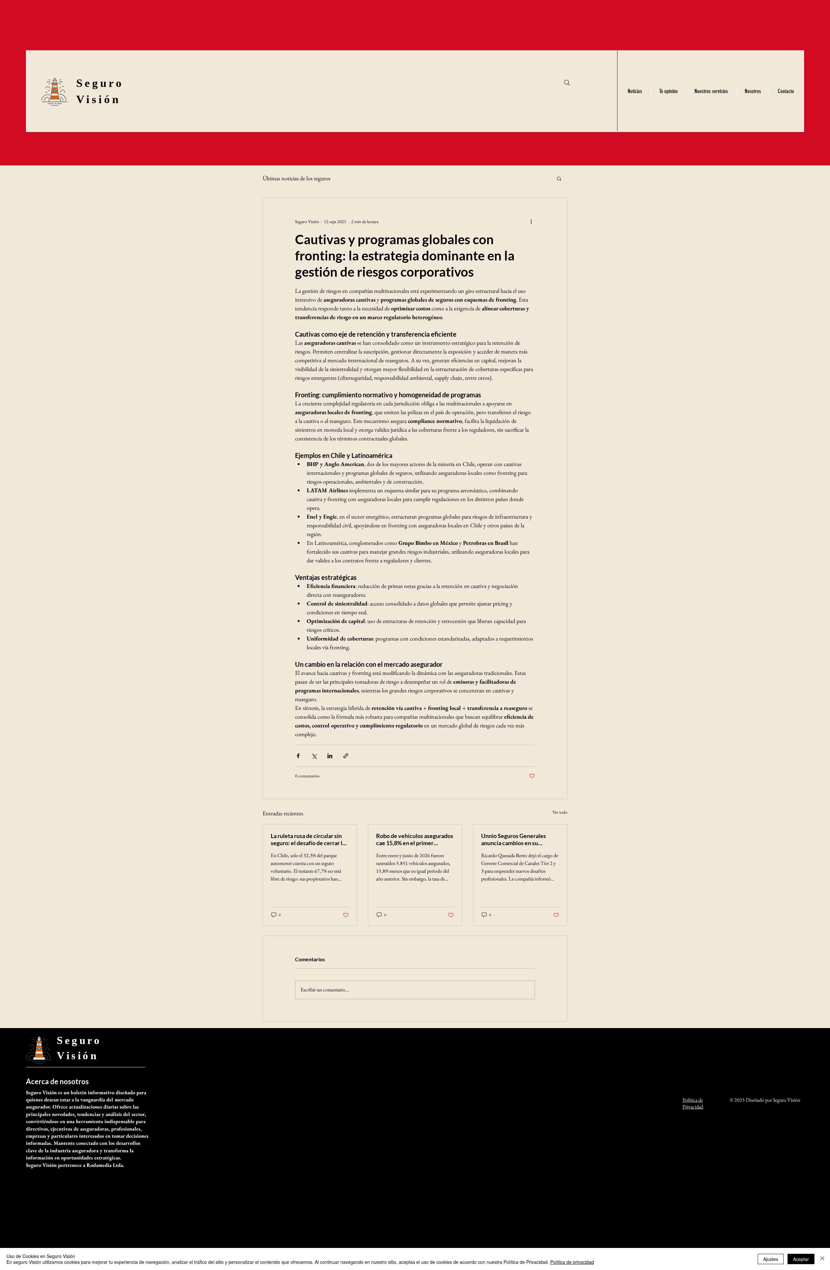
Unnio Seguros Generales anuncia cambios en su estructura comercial (513, 839)
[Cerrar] (822, 1259)
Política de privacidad (572, 1262)
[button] (559, 178)
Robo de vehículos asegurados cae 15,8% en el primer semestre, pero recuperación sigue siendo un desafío (414, 839)
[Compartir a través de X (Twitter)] (314, 756)
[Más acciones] (531, 221)
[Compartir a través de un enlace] (346, 756)
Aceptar (801, 1259)
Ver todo (559, 812)
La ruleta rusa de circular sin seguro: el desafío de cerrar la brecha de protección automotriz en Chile (308, 839)
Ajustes (770, 1259)
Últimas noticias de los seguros (296, 178)
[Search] (567, 83)
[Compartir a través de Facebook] (298, 756)
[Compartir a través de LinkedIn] (330, 756)
